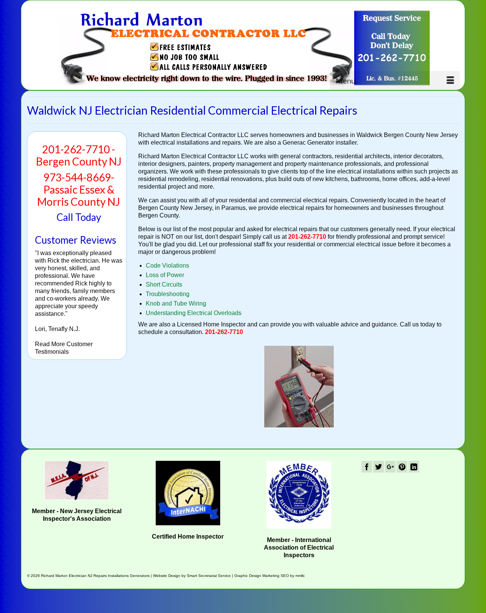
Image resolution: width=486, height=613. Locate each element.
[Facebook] (366, 467)
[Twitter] (378, 467)
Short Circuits (164, 284)
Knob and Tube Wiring (176, 303)
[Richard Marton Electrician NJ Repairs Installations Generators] (243, 48)
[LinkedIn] (414, 467)
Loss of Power (165, 275)
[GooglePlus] (390, 467)
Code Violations (167, 265)
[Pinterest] (402, 467)
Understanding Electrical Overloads (193, 313)
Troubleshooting (167, 294)
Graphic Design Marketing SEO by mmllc (269, 576)
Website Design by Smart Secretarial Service (192, 576)
